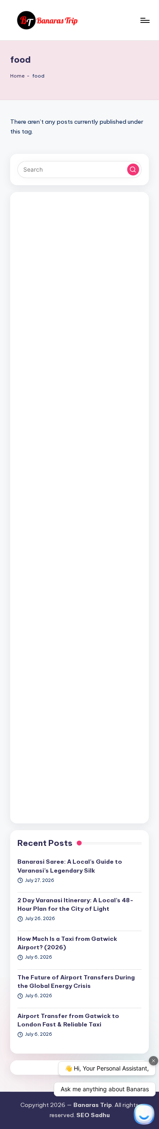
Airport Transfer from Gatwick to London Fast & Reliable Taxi (68, 1020)
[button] (133, 169)
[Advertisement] (79, 507)
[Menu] (144, 20)
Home (17, 76)
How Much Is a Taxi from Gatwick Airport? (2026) (67, 943)
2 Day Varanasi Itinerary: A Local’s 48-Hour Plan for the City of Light (75, 904)
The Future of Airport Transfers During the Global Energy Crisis (76, 981)
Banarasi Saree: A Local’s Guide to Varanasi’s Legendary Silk (69, 866)
